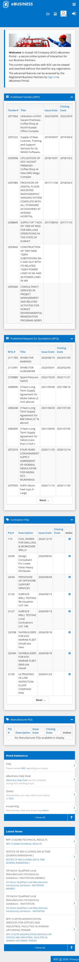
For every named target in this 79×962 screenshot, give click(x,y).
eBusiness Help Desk (17, 780)
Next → (44, 500)
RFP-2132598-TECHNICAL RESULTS (24, 843)
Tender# (13, 110)
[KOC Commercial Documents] (48, 13)
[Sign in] (74, 13)
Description (25, 533)
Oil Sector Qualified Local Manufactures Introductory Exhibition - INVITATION (27, 909)
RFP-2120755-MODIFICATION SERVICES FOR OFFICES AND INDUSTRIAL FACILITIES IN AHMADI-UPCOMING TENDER (29, 937)
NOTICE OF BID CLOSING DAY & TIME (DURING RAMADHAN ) (25, 861)
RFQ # (11, 352)
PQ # (11, 533)
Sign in (52, 77)
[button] (13, 40)
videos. (45, 810)
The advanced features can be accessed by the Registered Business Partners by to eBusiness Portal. (36, 76)
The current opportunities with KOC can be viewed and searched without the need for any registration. (40, 66)
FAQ (23, 768)
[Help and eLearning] (55, 13)
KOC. (11, 798)
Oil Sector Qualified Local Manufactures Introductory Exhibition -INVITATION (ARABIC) (27, 885)
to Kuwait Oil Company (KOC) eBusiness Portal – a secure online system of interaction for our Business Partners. (39, 56)
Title (23, 110)
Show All (40, 817)
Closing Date (64, 108)
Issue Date (51, 110)
